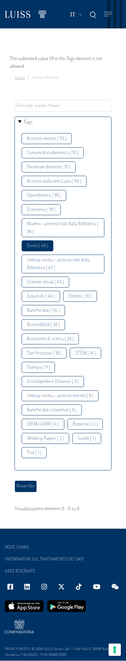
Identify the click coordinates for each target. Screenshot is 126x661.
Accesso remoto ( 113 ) (47, 138)
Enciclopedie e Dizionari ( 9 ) (53, 381)
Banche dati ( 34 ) (43, 310)
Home (20, 78)
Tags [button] (28, 122)
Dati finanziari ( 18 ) (44, 353)
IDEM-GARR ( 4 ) (43, 424)
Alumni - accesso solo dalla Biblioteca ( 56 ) (63, 228)
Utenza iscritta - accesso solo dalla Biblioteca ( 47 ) (58, 264)
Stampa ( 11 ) (38, 367)
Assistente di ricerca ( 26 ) (50, 339)
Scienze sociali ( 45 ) (45, 282)
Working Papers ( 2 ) (45, 438)
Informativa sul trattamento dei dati (44, 559)
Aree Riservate (20, 571)
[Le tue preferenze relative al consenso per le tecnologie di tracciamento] (115, 650)
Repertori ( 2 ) (85, 424)
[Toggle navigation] (108, 14)
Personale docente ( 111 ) (48, 167)
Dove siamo (17, 548)
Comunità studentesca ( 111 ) (53, 153)
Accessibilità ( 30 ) (43, 324)
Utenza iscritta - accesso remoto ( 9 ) (60, 395)
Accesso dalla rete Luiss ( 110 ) (54, 181)
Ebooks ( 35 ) (80, 296)
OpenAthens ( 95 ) (44, 195)
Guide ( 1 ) (87, 438)
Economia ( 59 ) (41, 209)
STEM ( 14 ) (85, 353)
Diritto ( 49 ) (37, 246)
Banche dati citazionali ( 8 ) (52, 410)
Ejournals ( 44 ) (41, 296)
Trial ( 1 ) (34, 452)
